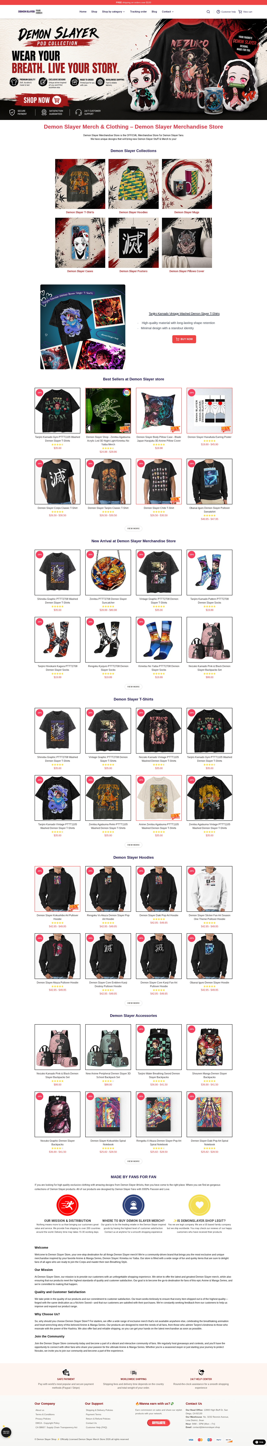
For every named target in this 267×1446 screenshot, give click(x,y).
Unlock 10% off (6, 1432)
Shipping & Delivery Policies (99, 1410)
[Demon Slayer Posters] (133, 243)
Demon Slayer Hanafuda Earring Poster (209, 437)
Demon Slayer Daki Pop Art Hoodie (159, 915)
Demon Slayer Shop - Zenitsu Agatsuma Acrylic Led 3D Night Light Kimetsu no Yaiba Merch (108, 441)
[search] (208, 12)
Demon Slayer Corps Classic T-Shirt (57, 508)
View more (133, 528)
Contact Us (91, 1423)
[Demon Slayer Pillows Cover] (187, 243)
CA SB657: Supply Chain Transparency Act (56, 1427)
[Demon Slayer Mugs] (187, 184)
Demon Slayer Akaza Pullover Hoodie (57, 982)
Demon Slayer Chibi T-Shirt (159, 508)
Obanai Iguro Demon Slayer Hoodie (209, 982)
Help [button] (261, 1442)
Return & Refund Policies (98, 1418)
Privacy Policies (43, 1418)
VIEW (57, 430)
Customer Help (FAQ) (96, 1427)
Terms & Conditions (45, 1414)
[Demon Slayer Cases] (80, 243)
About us (40, 1410)
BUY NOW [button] (187, 339)
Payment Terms (93, 1414)
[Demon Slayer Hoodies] (133, 184)
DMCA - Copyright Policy (47, 1423)
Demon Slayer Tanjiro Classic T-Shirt (108, 508)
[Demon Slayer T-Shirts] (80, 184)
